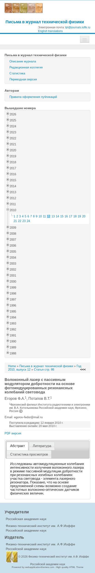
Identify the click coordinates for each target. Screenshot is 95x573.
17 (70, 216)
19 (79, 216)
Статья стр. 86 (44, 369)
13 (53, 216)
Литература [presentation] (42, 446)
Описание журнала (22, 61)
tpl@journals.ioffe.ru (77, 27)
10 (40, 216)
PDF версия (13, 433)
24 (28, 221)
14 (57, 216)
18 (75, 216)
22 (19, 221)
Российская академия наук (26, 519)
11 (44, 216)
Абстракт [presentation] (17, 446)
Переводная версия (23, 79)
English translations (50, 31)
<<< (83, 369)
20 (83, 216)
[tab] (17, 446)
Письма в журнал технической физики (45, 21)
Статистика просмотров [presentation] (29, 454)
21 (15, 221)
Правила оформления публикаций (33, 97)
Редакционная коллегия (26, 67)
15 (61, 216)
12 (48, 216)
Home (12, 366)
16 (66, 216)
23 (24, 221)
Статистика (17, 73)
